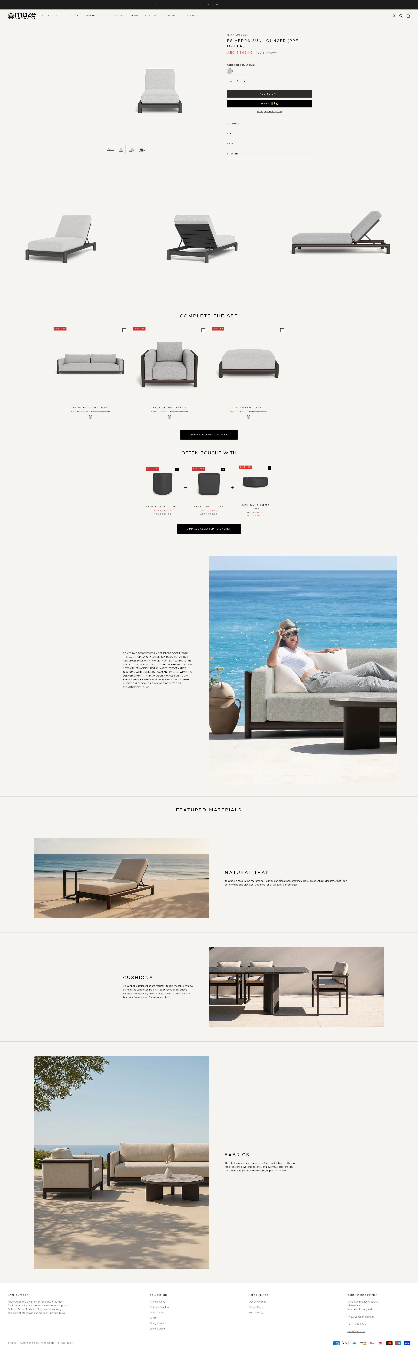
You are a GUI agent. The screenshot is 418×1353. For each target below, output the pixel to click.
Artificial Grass (113, 16)
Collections (50, 16)
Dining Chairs (157, 1323)
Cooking (90, 16)
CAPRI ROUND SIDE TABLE (162, 507)
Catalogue (172, 16)
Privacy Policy (256, 1307)
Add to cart (269, 94)
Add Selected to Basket (209, 435)
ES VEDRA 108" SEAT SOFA (90, 407)
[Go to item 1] (110, 149)
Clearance (192, 16)
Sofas (153, 1318)
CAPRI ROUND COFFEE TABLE (255, 506)
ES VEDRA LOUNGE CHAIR (169, 407)
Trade (135, 16)
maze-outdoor (237, 35)
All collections (157, 1302)
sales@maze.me (356, 1331)
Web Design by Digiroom (57, 1343)
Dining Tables (157, 1313)
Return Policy (256, 1313)
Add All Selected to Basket (209, 529)
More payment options (269, 111)
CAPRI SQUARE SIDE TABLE (209, 507)
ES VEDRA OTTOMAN (248, 407)
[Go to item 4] (142, 149)
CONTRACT (151, 16)
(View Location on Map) (360, 1317)
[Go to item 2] (121, 149)
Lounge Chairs (157, 1329)
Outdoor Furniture (160, 1307)
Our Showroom (257, 1302)
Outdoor (72, 16)
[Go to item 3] (131, 149)
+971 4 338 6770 (356, 1324)
